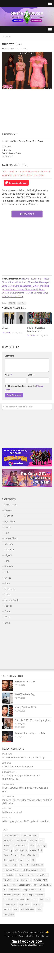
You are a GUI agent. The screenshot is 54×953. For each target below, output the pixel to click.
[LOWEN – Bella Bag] (7, 698)
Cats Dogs (41, 845)
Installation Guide (10, 870)
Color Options (21, 850)
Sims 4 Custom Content (28, 932)
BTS (41, 840)
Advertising (36, 936)
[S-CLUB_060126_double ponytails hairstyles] (7, 723)
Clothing (6, 36)
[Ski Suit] (14, 318)
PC (4, 889)
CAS (32, 845)
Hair (7, 532)
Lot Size (30, 875)
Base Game (8, 840)
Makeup (9, 544)
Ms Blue (7, 880)
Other (8, 622)
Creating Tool (36, 850)
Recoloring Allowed (11, 894)
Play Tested (14, 889)
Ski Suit (5, 328)
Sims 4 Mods (11, 932)
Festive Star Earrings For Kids (30, 733)
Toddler (8, 605)
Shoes (8, 577)
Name (8, 374)
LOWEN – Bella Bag (25, 694)
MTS (16, 880)
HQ (27, 865)
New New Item (40, 880)
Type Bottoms (9, 904)
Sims (7, 583)
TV (48, 899)
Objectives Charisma (27, 885)
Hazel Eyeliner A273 (25, 681)
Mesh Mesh (42, 875)
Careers (8, 510)
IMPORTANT (37, 865)
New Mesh (21, 303)
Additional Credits (11, 835)
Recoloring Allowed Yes (33, 894)
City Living (7, 850)
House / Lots (11, 538)
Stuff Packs (32, 899)
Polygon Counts (29, 889)
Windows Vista (27, 909)
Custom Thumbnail (29, 855)
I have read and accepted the (24, 388)
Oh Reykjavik (45, 885)
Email (31, 374)
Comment (9, 355)
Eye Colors (10, 521)
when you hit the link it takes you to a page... (24, 757)
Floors (8, 527)
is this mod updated (12, 812)
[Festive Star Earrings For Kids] (7, 736)
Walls (7, 617)
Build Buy (7, 845)
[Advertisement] (27, 111)
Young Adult (8, 914)
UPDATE (7, 909)
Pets (7, 560)
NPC (14, 885)
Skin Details (8, 899)
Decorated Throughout (13, 860)
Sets (7, 572)
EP (33, 860)
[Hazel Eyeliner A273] (7, 685)
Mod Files (9, 549)
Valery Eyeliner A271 (25, 707)
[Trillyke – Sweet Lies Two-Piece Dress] (39, 318)
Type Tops (37, 904)
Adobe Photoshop (30, 835)
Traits (7, 611)
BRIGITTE (12, 303)
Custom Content (10, 855)
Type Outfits (24, 904)
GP (21, 865)
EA (27, 860)
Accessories (11, 504)
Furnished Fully (10, 865)
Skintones (10, 589)
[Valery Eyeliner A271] (7, 711)
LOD (42, 870)
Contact (45, 936)
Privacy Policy (24, 936)
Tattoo (8, 594)
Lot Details (8, 875)
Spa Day (20, 899)
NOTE (5, 885)
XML (39, 909)
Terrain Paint (11, 600)
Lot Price (19, 875)
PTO (41, 889)
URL (16, 909)
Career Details (21, 845)
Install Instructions (29, 870)
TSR (41, 899)
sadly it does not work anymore (18, 766)
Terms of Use (11, 936)
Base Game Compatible (27, 840)
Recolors (9, 566)
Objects (8, 555)
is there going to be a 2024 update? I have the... (26, 821)
